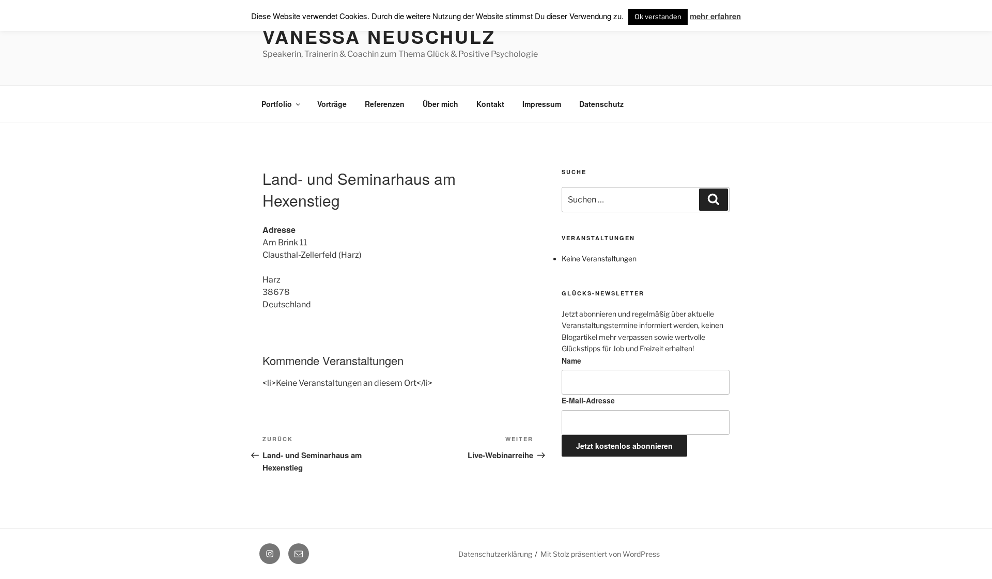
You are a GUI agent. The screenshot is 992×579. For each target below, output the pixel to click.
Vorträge (332, 104)
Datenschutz (601, 104)
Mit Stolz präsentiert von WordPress (600, 554)
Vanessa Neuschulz (378, 36)
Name (571, 360)
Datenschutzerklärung (495, 554)
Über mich (440, 104)
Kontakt (490, 104)
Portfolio (276, 104)
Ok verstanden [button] (657, 16)
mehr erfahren (715, 16)
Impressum (541, 104)
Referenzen (385, 104)
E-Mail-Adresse (588, 400)
